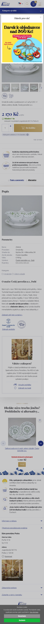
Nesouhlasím (22, 616)
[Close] (40, 17)
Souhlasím (22, 620)
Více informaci (34, 612)
